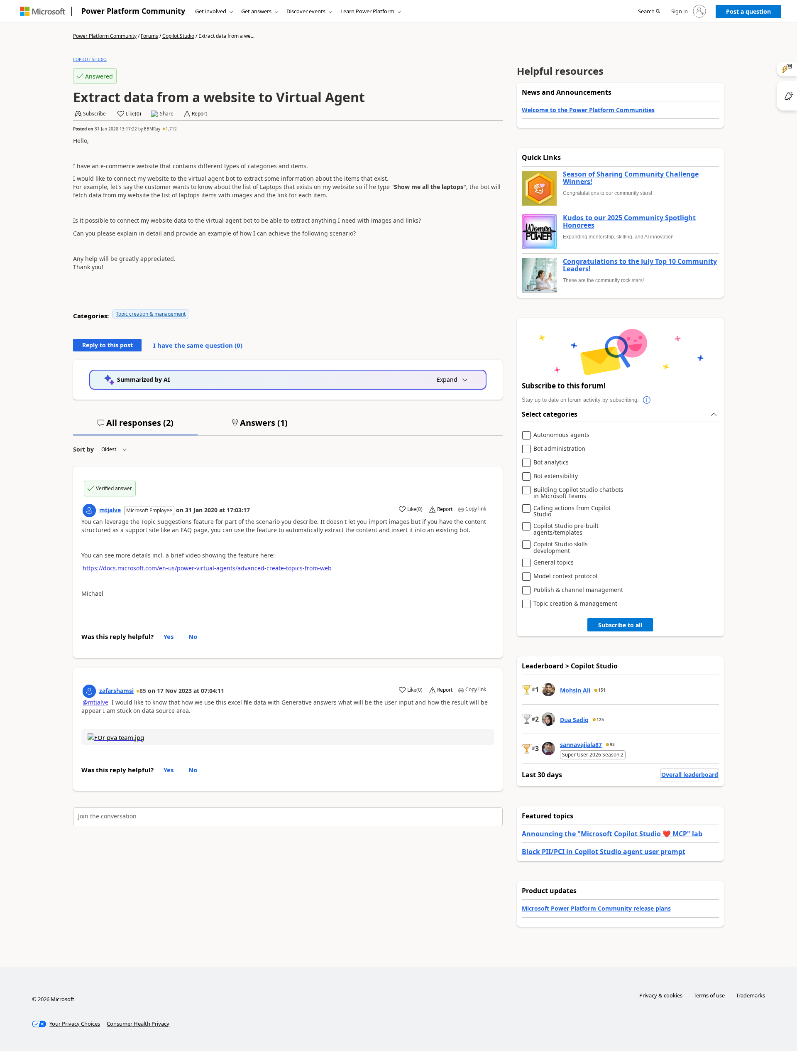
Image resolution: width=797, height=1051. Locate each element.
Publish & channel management (578, 590)
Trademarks (750, 995)
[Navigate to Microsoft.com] (42, 11)
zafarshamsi (116, 691)
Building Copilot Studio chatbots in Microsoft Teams (578, 492)
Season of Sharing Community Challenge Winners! (631, 178)
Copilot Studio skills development (560, 547)
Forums (149, 35)
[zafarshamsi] (89, 691)
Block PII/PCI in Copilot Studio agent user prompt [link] (603, 851)
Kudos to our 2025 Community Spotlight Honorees (629, 221)
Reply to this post (107, 345)
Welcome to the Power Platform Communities (588, 110)
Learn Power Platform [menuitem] (367, 11)
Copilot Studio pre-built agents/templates (566, 529)
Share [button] (167, 114)
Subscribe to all (620, 625)
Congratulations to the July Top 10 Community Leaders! (640, 265)
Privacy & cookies (660, 995)
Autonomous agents (561, 435)
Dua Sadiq (574, 720)
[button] (649, 11)
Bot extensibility (555, 476)
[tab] (135, 426)
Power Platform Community (133, 11)
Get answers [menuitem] (256, 11)
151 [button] (602, 690)
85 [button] (142, 691)
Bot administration (559, 448)
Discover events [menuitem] (305, 11)
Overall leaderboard (689, 774)
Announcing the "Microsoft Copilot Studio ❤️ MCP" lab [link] (612, 833)
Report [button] (199, 114)
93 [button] (612, 744)
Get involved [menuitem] (210, 11)
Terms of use (709, 995)
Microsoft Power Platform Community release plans (596, 908)
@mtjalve (95, 702)
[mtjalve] (89, 510)
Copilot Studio (178, 35)
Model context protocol (565, 576)
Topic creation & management (151, 313)
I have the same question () (197, 345)
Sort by (83, 449)
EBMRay (152, 129)
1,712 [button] (171, 129)
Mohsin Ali (575, 690)
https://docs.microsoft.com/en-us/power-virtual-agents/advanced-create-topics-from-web (207, 568)
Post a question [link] (748, 11)
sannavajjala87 (581, 745)
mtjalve (110, 510)
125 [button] (600, 719)
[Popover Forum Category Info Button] (647, 400)
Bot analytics (551, 462)
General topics (553, 562)
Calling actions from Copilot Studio (572, 511)
